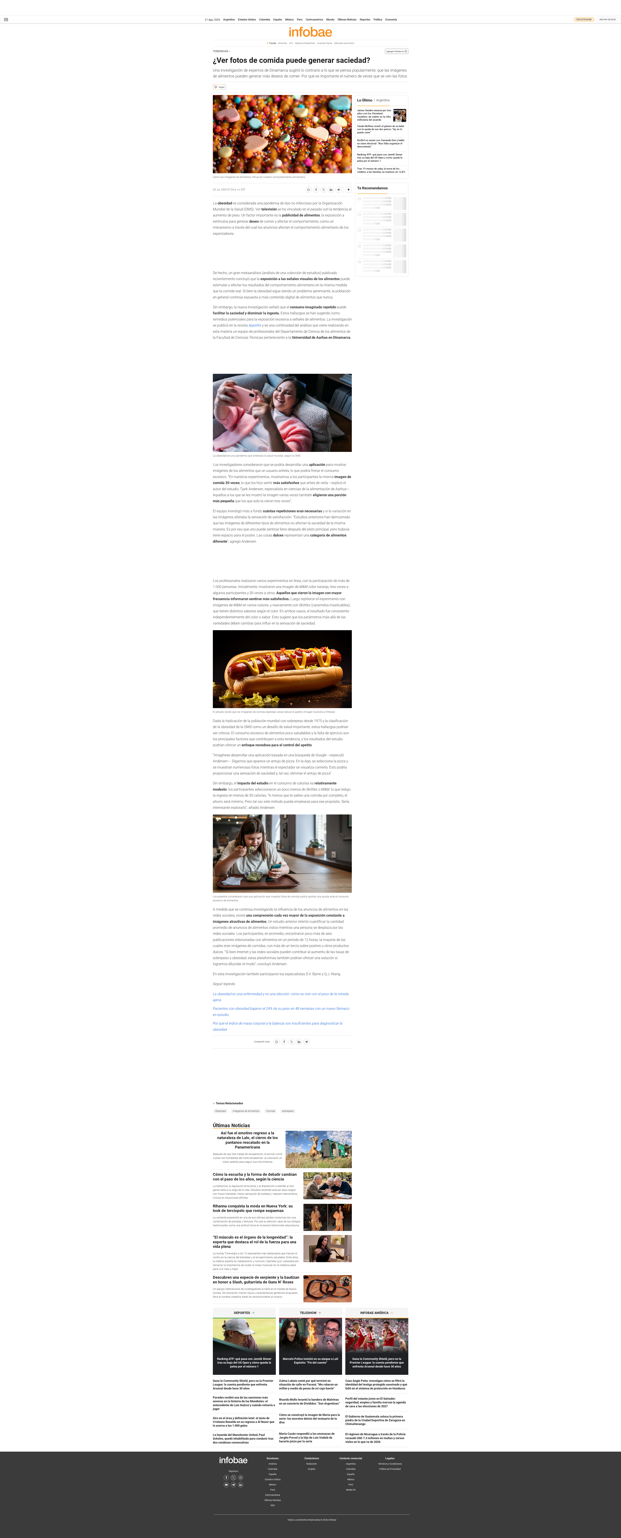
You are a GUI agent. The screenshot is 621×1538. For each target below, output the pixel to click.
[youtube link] (226, 1484)
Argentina (229, 19)
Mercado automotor (344, 43)
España (277, 19)
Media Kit (351, 1489)
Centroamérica (314, 19)
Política (378, 19)
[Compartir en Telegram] (338, 190)
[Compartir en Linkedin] (331, 190)
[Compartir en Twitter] (323, 190)
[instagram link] (240, 1477)
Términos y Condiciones (390, 1463)
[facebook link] (226, 1477)
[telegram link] (233, 1484)
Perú (299, 19)
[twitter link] (233, 1477)
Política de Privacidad (390, 1469)
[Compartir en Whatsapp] (309, 190)
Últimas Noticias (347, 19)
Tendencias (220, 51)
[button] (6, 19)
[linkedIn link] (240, 1484)
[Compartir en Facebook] (316, 190)
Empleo (311, 1469)
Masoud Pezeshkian (305, 43)
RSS (273, 1505)
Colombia (264, 19)
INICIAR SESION (607, 19)
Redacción (311, 1463)
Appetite (255, 325)
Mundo (330, 19)
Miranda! (282, 43)
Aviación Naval (324, 43)
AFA (291, 43)
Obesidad (220, 1111)
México (289, 19)
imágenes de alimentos (246, 1111)
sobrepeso (288, 1111)
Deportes (365, 19)
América (273, 1463)
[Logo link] (310, 31)
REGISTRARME (584, 19)
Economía (391, 19)
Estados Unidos (247, 19)
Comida (270, 1111)
